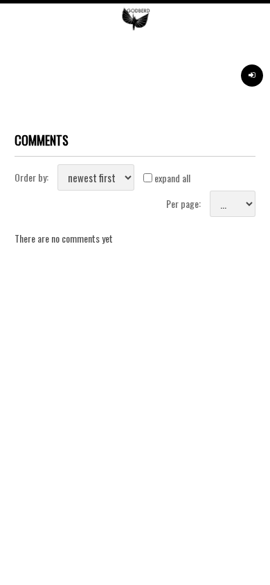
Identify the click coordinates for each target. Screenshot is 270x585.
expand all (172, 178)
